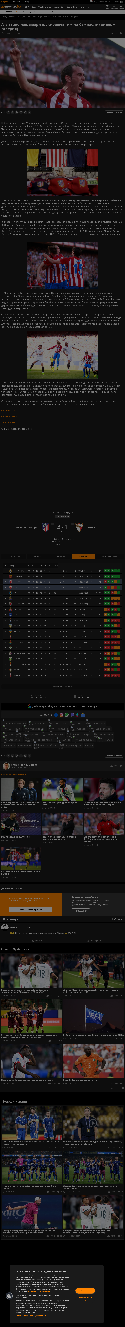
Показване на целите (85, 1298)
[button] (9, 1296)
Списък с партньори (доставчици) (31, 1315)
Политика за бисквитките (39, 1291)
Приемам (85, 1291)
